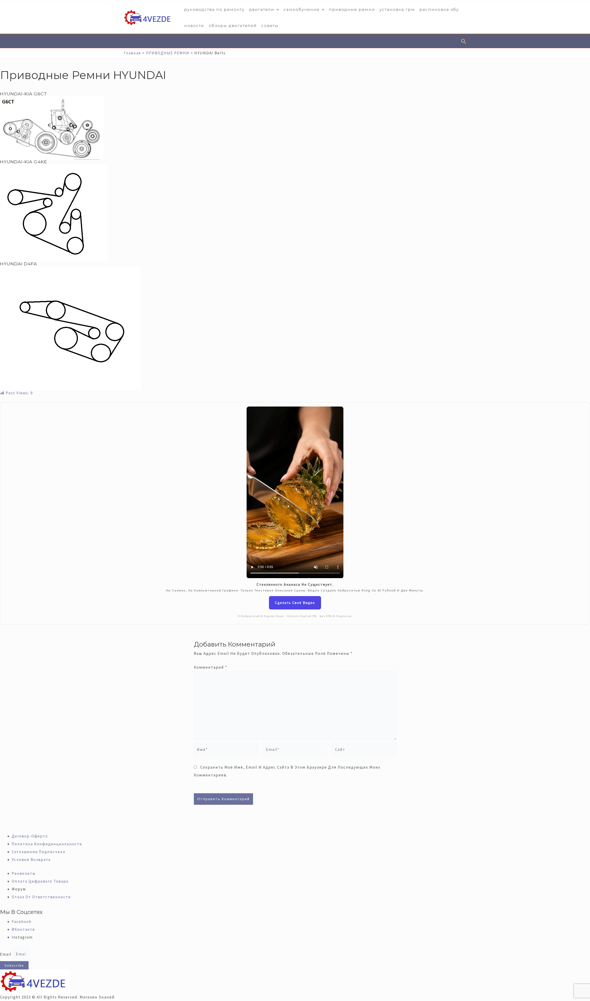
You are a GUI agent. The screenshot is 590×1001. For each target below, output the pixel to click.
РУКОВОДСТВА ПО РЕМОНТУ (214, 9)
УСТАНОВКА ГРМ (397, 9)
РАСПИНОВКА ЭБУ (439, 9)
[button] (276, 9)
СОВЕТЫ (270, 25)
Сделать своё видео (295, 602)
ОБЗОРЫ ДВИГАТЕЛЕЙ (233, 25)
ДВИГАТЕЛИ (261, 9)
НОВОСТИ (194, 25)
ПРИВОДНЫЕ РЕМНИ (352, 9)
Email (6, 954)
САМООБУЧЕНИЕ (301, 9)
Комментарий (210, 667)
